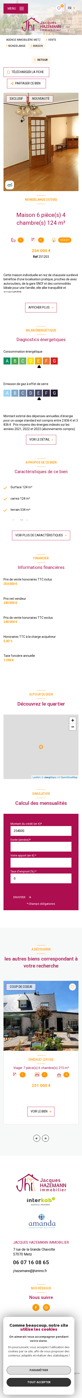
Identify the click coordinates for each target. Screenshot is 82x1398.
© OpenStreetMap (67, 777)
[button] (45, 1138)
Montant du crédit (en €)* (26, 823)
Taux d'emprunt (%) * (23, 871)
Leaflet (36, 777)
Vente (52, 39)
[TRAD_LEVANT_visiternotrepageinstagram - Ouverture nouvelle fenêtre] (46, 1307)
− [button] (72, 727)
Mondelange (17, 46)
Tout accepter (39, 1382)
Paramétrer (39, 1370)
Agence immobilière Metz (23, 39)
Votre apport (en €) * (23, 855)
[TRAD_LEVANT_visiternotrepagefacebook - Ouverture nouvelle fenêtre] (35, 1307)
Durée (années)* (20, 839)
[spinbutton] (41, 878)
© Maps (49, 777)
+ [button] (72, 720)
